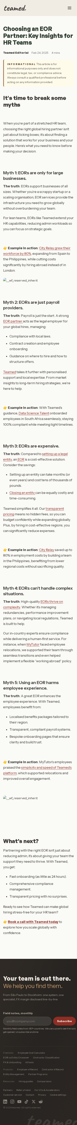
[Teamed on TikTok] (26, 1102)
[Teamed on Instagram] (12, 1102)
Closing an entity (22, 493)
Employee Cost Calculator (31, 1052)
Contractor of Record (53, 1069)
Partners (7, 1090)
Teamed (9, 372)
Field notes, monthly (18, 1013)
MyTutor (32, 644)
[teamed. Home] (15, 8)
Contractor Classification (46, 1057)
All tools (29, 1062)
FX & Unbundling (12, 1062)
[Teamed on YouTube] (19, 1102)
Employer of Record (27, 1069)
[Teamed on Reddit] (41, 1102)
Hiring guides (26, 1081)
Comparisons (44, 1081)
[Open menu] (69, 8)
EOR (20, 459)
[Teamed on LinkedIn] (5, 1102)
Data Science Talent (34, 413)
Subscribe (64, 1021)
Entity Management (13, 1074)
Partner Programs (37, 1074)
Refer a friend (23, 1090)
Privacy (42, 1094)
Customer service (12, 1094)
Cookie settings (58, 1094)
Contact (30, 1094)
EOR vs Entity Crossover (16, 1057)
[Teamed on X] (34, 1102)
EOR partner (13, 321)
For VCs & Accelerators (47, 1090)
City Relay (46, 550)
